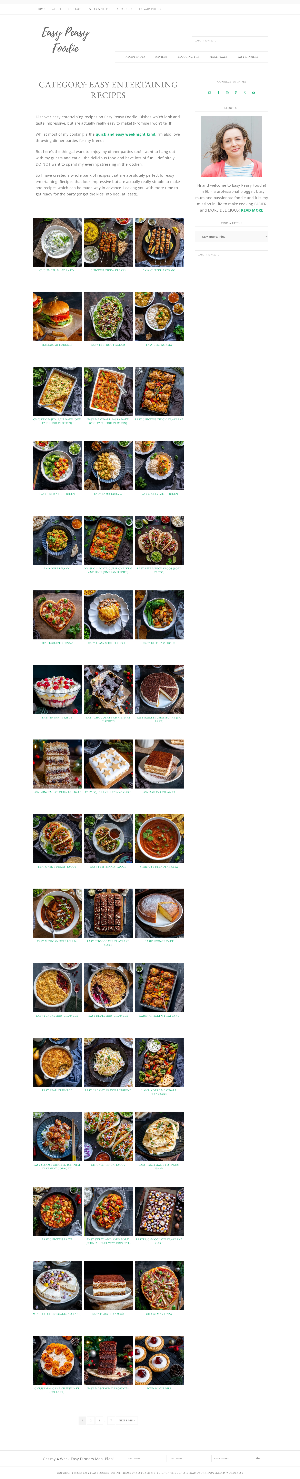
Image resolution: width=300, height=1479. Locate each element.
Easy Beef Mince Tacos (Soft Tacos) (159, 570)
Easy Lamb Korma (108, 494)
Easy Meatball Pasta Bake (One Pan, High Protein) (108, 421)
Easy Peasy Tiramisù (108, 1314)
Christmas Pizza (159, 1314)
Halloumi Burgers (57, 345)
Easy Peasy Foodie (65, 40)
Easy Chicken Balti (57, 1239)
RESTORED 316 (145, 1473)
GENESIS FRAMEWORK (192, 1473)
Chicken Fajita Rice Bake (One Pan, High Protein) (57, 421)
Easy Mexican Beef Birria (57, 941)
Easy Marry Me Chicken (159, 494)
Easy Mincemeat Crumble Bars (57, 792)
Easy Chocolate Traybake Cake (108, 943)
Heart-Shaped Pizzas (57, 643)
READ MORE (252, 210)
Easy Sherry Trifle (57, 717)
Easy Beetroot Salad (108, 345)
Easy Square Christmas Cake (108, 792)
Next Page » (127, 1420)
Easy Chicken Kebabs (159, 270)
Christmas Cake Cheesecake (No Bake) (57, 1390)
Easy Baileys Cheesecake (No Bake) (159, 719)
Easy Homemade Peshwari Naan (159, 1166)
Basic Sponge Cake (159, 941)
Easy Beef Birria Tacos (108, 866)
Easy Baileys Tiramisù (159, 792)
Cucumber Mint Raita (57, 270)
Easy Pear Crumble (57, 1090)
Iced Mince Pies (159, 1388)
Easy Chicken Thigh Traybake (159, 419)
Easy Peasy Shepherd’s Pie (108, 643)
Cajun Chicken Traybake (159, 1015)
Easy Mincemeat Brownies (108, 1388)
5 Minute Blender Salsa (159, 866)
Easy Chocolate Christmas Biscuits (108, 719)
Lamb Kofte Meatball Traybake (159, 1092)
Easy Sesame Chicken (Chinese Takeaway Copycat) (57, 1166)
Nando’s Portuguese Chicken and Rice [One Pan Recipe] (108, 570)
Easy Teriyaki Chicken (57, 494)
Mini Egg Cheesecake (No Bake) (57, 1314)
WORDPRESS (234, 1473)
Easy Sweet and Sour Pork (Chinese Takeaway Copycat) (108, 1241)
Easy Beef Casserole (159, 643)
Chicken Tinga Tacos (108, 1165)
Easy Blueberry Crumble (108, 1015)
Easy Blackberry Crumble (57, 1015)
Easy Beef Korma (159, 345)
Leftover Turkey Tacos (57, 866)
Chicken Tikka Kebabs (108, 270)
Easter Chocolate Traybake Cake (159, 1241)
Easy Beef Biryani (57, 568)
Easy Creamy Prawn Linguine (108, 1090)
